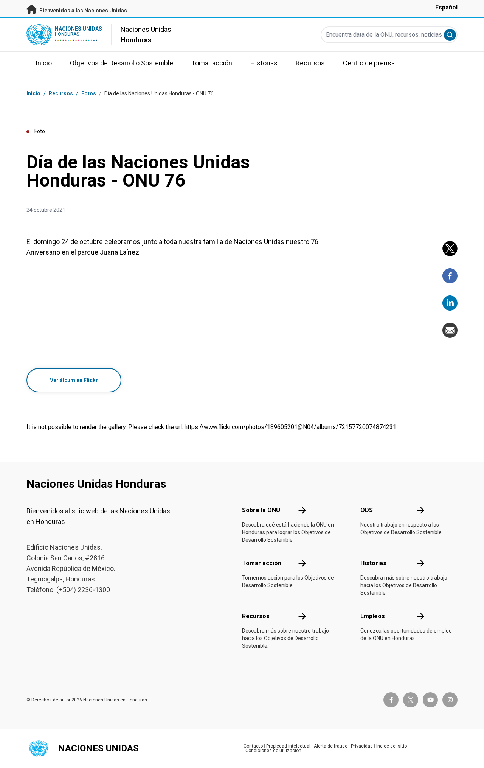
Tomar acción (261, 563)
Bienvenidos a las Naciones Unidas (82, 11)
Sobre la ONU (261, 510)
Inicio (33, 93)
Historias (373, 563)
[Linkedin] (450, 303)
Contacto (253, 746)
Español (446, 7)
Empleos (372, 616)
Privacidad (362, 746)
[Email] (450, 330)
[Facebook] (450, 275)
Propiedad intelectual (288, 746)
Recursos (256, 616)
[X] (450, 248)
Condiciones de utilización (273, 750)
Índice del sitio (391, 746)
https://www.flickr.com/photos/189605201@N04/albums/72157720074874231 (290, 427)
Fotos (88, 93)
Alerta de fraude (330, 746)
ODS (366, 510)
